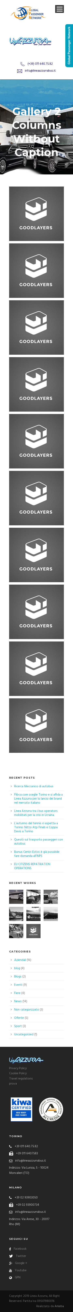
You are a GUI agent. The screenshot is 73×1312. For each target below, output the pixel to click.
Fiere (17, 993)
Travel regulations (21, 1078)
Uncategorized (23, 1034)
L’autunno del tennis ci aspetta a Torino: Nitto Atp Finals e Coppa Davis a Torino (36, 827)
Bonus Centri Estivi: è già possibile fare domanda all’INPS (36, 854)
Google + (21, 1263)
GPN (17, 1277)
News (18, 1001)
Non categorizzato (26, 1009)
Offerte (19, 1018)
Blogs (17, 976)
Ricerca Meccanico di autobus (33, 786)
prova (13, 1083)
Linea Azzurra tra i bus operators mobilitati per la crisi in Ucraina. (36, 813)
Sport (18, 1026)
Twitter (21, 1256)
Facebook (20, 1248)
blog (17, 968)
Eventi (18, 984)
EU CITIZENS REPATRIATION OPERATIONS (32, 866)
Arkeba (59, 1306)
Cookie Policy (18, 1073)
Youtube (21, 1270)
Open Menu (59, 9)
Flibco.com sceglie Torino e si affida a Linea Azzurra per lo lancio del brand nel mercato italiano (38, 798)
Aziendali (20, 960)
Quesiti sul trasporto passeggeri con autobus (38, 841)
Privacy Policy (18, 1068)
